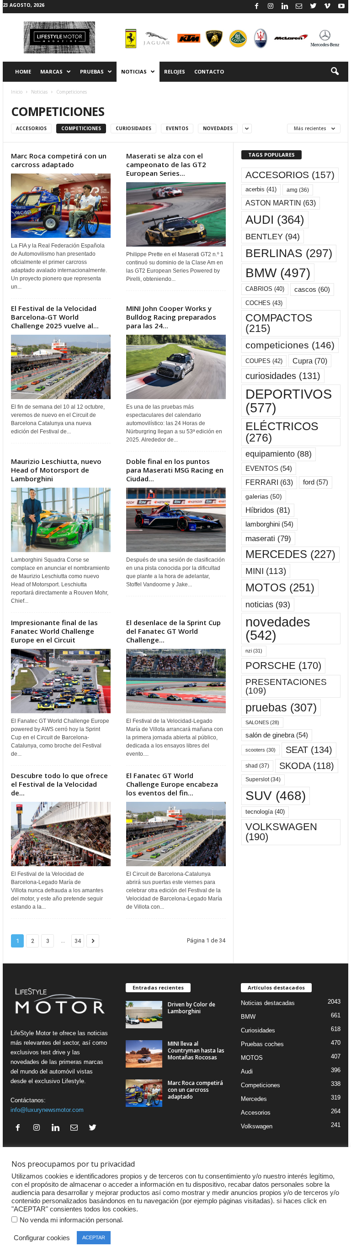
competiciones (290, 345)
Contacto (209, 71)
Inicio (16, 92)
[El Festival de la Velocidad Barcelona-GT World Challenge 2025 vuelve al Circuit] (61, 367)
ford (315, 482)
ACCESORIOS (290, 174)
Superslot (263, 779)
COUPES (263, 361)
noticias (267, 604)
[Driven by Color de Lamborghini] (144, 1014)
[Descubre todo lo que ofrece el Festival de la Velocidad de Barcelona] (61, 834)
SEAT (309, 750)
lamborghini (269, 524)
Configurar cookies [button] (42, 1238)
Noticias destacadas (268, 1003)
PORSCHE (283, 665)
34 (77, 940)
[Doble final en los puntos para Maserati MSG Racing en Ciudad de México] (176, 520)
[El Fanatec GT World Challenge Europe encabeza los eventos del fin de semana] (176, 834)
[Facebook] (256, 6)
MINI (265, 571)
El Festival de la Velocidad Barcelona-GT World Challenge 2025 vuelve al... (55, 317)
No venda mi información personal (71, 1220)
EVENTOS (268, 468)
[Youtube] (341, 6)
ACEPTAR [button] (93, 1237)
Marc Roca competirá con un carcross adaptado (58, 160)
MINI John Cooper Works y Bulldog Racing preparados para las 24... (171, 317)
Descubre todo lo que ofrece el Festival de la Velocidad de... (59, 784)
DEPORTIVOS (288, 400)
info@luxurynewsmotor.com (47, 1109)
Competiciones (81, 128)
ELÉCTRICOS (282, 432)
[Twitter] (313, 6)
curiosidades (282, 376)
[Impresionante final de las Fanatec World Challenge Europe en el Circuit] (61, 681)
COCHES (263, 303)
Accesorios (31, 128)
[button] (334, 72)
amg (298, 190)
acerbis (261, 189)
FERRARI (269, 482)
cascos (312, 289)
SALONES (262, 722)
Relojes (174, 71)
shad (257, 766)
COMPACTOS (278, 323)
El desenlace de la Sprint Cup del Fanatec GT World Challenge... (173, 631)
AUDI (274, 219)
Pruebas (92, 71)
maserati (268, 538)
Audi (247, 1071)
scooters (260, 750)
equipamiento (278, 453)
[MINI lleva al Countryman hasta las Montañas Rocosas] (144, 1054)
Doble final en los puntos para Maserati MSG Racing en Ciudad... (174, 470)
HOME (23, 71)
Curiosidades (133, 128)
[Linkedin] (284, 6)
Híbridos (267, 510)
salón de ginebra (276, 735)
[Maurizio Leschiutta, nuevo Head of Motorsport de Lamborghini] (61, 520)
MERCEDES (290, 554)
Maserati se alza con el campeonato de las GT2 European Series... (166, 164)
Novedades (218, 128)
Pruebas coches (262, 1044)
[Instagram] (270, 6)
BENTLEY (272, 236)
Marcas (51, 71)
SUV (275, 796)
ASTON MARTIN (280, 203)
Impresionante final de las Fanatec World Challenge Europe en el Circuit (54, 631)
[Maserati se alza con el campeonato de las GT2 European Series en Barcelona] (176, 214)
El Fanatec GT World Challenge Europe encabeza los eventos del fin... (172, 784)
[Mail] (298, 6)
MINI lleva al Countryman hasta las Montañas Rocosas (196, 1050)
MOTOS (279, 587)
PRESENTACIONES (286, 686)
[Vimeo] (327, 6)
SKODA (306, 766)
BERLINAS (288, 253)
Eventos (177, 128)
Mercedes (254, 1098)
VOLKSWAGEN (281, 831)
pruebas (281, 707)
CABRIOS (264, 288)
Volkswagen (256, 1126)
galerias (263, 496)
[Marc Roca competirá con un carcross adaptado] (61, 206)
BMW (277, 272)
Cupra (309, 361)
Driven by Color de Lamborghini (191, 1007)
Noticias (134, 71)
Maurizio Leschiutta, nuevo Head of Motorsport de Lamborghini (56, 470)
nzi (253, 650)
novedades (277, 628)
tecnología (265, 811)
